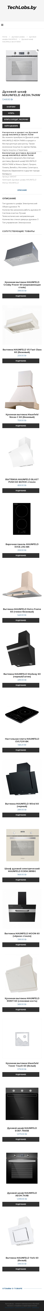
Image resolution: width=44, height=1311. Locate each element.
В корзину (11, 107)
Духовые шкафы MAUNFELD (24, 180)
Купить (11, 113)
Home (4, 37)
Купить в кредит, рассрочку (16, 119)
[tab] (22, 190)
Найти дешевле (11, 126)
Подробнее (21, 296)
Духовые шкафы (18, 37)
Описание (22, 190)
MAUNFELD (14, 183)
